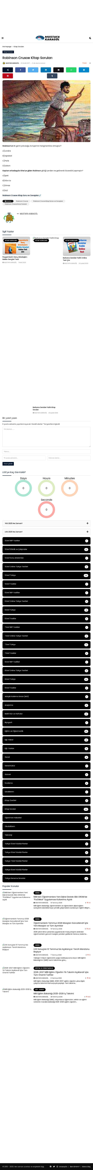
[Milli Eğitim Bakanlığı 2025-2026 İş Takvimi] (17, 1072)
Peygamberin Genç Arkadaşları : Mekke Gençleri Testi (15, 258)
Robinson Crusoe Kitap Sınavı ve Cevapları (48, 201)
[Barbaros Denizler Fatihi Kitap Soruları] (46, 321)
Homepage (6, 46)
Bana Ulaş (86, 1167)
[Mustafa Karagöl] (46, 38)
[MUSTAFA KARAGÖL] (3, 63)
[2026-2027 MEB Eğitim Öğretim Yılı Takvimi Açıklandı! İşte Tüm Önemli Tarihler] (17, 974)
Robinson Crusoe (22, 201)
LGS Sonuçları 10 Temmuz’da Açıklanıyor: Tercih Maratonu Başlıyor (61, 950)
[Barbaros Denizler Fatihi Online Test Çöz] (77, 246)
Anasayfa (63, 1167)
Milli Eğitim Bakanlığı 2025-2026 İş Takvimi (54, 993)
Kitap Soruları (19, 46)
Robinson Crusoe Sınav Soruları (16, 204)
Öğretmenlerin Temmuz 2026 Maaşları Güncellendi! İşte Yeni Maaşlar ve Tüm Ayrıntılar (61, 924)
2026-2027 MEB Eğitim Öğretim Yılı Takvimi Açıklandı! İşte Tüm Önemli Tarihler (61, 973)
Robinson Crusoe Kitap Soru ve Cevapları (20, 195)
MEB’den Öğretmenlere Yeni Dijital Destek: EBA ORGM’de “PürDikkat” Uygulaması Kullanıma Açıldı (60, 898)
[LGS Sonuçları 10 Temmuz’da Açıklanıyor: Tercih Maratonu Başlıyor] (17, 953)
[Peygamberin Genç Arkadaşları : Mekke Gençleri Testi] (16, 246)
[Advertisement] (46, 17)
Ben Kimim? (75, 1167)
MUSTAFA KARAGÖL (12, 63)
